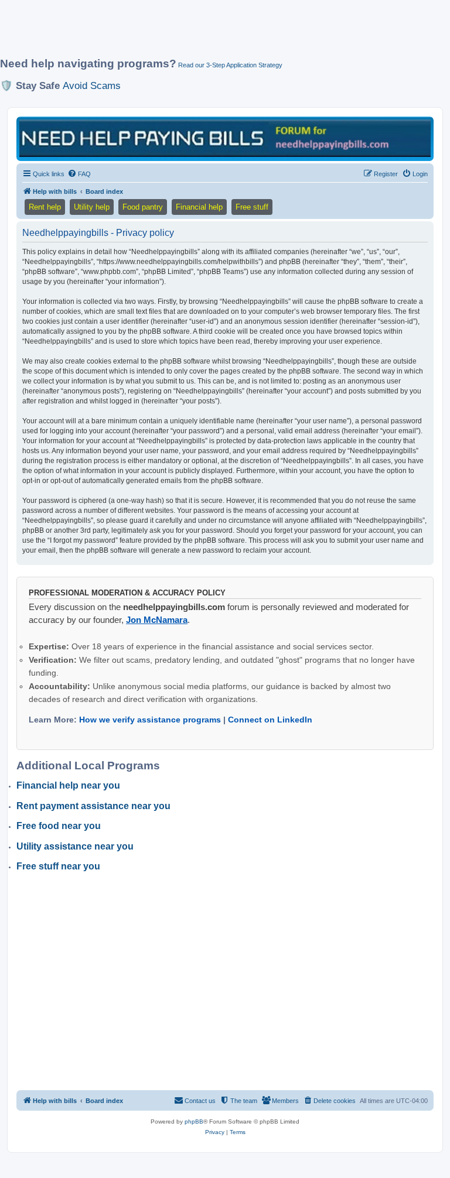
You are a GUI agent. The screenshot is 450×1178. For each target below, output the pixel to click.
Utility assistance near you (75, 846)
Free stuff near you (58, 866)
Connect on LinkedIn (270, 719)
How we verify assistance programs (150, 719)
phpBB (194, 1121)
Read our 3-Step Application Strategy (230, 65)
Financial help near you (68, 785)
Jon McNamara (157, 620)
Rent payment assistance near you (93, 806)
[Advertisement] (213, 33)
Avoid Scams (92, 85)
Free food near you (58, 826)
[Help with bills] (225, 137)
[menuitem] (79, 174)
